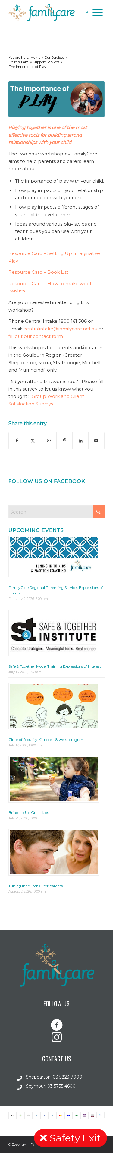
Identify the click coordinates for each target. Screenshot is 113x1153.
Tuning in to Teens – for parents (35, 886)
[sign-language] (37, 1116)
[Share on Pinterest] (64, 440)
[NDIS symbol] (84, 1116)
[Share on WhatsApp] (49, 440)
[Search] (87, 12)
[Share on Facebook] (17, 440)
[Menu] (97, 12)
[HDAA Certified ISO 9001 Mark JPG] (93, 1116)
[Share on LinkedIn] (80, 440)
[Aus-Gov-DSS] (28, 1116)
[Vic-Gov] (12, 1116)
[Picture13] (68, 1116)
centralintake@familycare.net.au (60, 329)
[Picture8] (77, 1116)
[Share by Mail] (96, 440)
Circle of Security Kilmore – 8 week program (46, 739)
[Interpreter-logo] (53, 1116)
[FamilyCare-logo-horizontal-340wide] (46, 12)
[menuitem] (87, 12)
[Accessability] (44, 1116)
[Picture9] (60, 1116)
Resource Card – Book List (38, 272)
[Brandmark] (100, 1116)
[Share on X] (33, 440)
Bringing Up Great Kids (28, 812)
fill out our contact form (35, 336)
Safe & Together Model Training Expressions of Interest (54, 666)
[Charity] (21, 1116)
